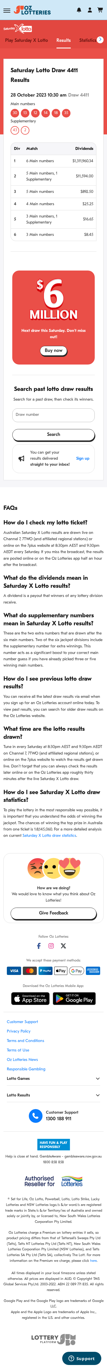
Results (63, 40)
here (93, 1261)
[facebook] (39, 946)
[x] (63, 946)
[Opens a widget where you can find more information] (81, 1359)
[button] (6, 10)
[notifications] (79, 10)
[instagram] (51, 946)
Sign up (82, 459)
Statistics (87, 40)
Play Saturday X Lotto (26, 40)
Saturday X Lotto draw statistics (49, 836)
